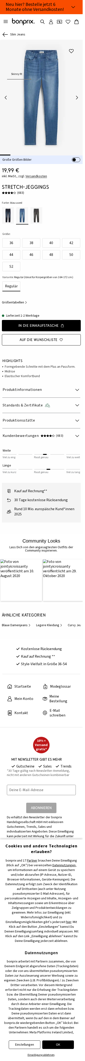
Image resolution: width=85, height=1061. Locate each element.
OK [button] (58, 1044)
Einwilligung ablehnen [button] (41, 1055)
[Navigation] (5, 22)
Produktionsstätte (19, 420)
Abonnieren (41, 806)
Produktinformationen (22, 389)
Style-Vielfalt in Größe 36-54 (44, 662)
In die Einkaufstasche (38, 325)
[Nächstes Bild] (77, 97)
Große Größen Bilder (17, 159)
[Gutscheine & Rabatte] (59, 21)
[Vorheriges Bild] (5, 97)
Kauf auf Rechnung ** (38, 655)
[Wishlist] (68, 21)
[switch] (76, 159)
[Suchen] (42, 21)
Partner (32, 860)
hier (68, 922)
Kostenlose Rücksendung (41, 647)
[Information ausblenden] (73, 7)
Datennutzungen (64, 865)
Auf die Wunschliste (39, 339)
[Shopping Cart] (76, 21)
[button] (20, 579)
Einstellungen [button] (24, 1044)
